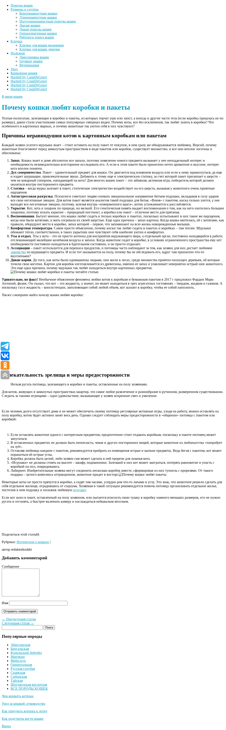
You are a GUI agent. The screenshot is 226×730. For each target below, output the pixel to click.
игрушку (79, 490)
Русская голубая (23, 669)
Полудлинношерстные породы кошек (47, 21)
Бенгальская (20, 649)
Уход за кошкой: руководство (23, 703)
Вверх (6, 726)
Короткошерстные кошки (38, 13)
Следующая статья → (18, 623)
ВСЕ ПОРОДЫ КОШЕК (29, 688)
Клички (16, 41)
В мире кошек (12, 96)
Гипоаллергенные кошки (38, 33)
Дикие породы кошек (35, 29)
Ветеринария (29, 65)
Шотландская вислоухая (29, 684)
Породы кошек (22, 5)
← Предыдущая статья (19, 619)
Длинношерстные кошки (38, 17)
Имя (5, 603)
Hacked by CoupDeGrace (29, 77)
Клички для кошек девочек (39, 49)
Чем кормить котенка (18, 696)
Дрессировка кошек (34, 57)
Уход (14, 69)
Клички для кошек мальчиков (41, 45)
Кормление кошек (24, 73)
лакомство (18, 252)
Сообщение (10, 566)
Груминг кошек (31, 61)
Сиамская (18, 672)
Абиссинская (20, 645)
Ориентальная (21, 665)
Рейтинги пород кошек (36, 37)
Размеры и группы (25, 9)
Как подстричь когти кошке (22, 718)
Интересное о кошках (33, 542)
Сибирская (19, 676)
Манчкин (18, 657)
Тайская (17, 680)
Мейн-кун (18, 661)
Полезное (18, 53)
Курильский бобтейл (26, 653)
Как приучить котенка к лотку (24, 711)
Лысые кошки (29, 25)
